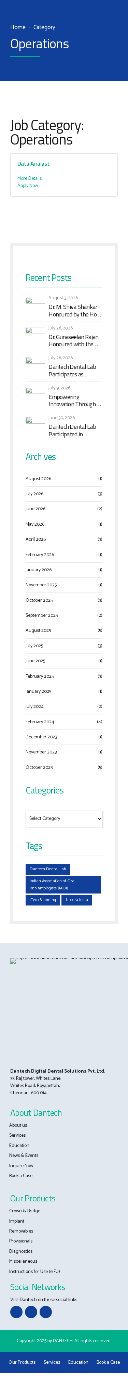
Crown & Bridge (24, 1211)
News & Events (23, 1156)
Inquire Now (21, 1166)
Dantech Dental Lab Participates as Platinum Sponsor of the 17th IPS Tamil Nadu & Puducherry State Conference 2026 (72, 370)
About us (18, 1125)
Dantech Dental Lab (48, 869)
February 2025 (40, 676)
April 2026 (36, 539)
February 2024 (40, 722)
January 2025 (38, 691)
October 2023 (39, 767)
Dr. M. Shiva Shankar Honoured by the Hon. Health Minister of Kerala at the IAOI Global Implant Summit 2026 (74, 310)
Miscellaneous (23, 1261)
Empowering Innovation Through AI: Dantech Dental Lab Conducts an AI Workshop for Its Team (75, 400)
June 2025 (35, 661)
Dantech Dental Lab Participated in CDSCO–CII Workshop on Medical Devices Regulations (74, 430)
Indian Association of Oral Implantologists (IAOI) (52, 885)
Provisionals (20, 1241)
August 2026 (38, 479)
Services (17, 1135)
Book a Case (20, 1176)
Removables (21, 1231)
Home (18, 27)
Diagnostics (20, 1251)
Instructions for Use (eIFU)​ (34, 1272)
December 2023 (41, 737)
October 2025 (39, 600)
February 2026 (40, 555)
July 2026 (34, 494)
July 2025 (34, 646)
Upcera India (77, 900)
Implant (16, 1221)
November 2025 (41, 585)
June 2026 (35, 509)
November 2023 (41, 752)
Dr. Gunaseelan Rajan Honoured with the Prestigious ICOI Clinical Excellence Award (73, 340)
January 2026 (39, 570)
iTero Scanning (43, 900)
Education (19, 1146)
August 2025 (38, 630)
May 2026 (35, 524)
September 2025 (42, 615)
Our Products (22, 1362)
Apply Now (33, 174)
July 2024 (35, 706)
